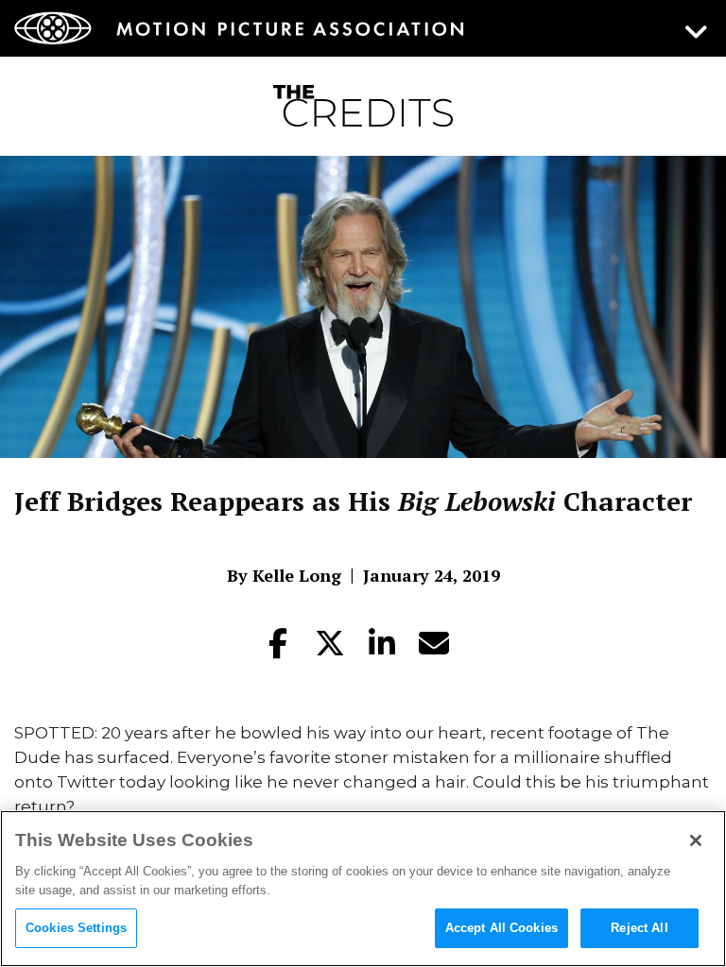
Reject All (639, 928)
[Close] (696, 840)
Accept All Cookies (501, 928)
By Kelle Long (284, 575)
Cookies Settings (76, 928)
